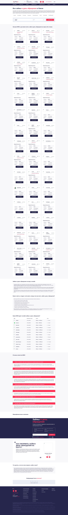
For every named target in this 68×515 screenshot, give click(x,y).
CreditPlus (47, 217)
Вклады (49, 4)
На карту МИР (25, 493)
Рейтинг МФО (21, 4)
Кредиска (47, 156)
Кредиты (27, 4)
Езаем (18, 125)
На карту (14, 15)
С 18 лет (43, 490)
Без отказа (34, 490)
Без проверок (19, 15)
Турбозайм (33, 248)
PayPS (18, 156)
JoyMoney (18, 46)
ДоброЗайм (19, 187)
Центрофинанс (19, 109)
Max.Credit (47, 62)
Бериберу (33, 217)
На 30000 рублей (51, 15)
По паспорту (24, 15)
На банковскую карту (26, 490)
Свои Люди (48, 187)
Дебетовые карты (42, 4)
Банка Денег (48, 125)
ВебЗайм (18, 62)
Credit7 (33, 171)
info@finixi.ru (50, 1)
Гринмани (47, 263)
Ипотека (54, 4)
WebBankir (48, 77)
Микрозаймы (15, 4)
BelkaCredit (19, 232)
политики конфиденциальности (40, 437)
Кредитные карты (34, 4)
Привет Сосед (18, 344)
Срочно (41, 15)
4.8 (13, 494)
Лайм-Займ (33, 46)
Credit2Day (19, 217)
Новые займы (45, 15)
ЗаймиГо (47, 93)
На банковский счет (25, 496)
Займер (18, 30)
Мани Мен (47, 30)
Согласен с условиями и (38, 437)
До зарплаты (29, 15)
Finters (18, 93)
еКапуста (33, 30)
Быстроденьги (48, 248)
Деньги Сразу (19, 248)
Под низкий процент (35, 15)
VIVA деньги (33, 156)
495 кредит (17, 332)
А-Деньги (33, 140)
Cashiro (33, 187)
